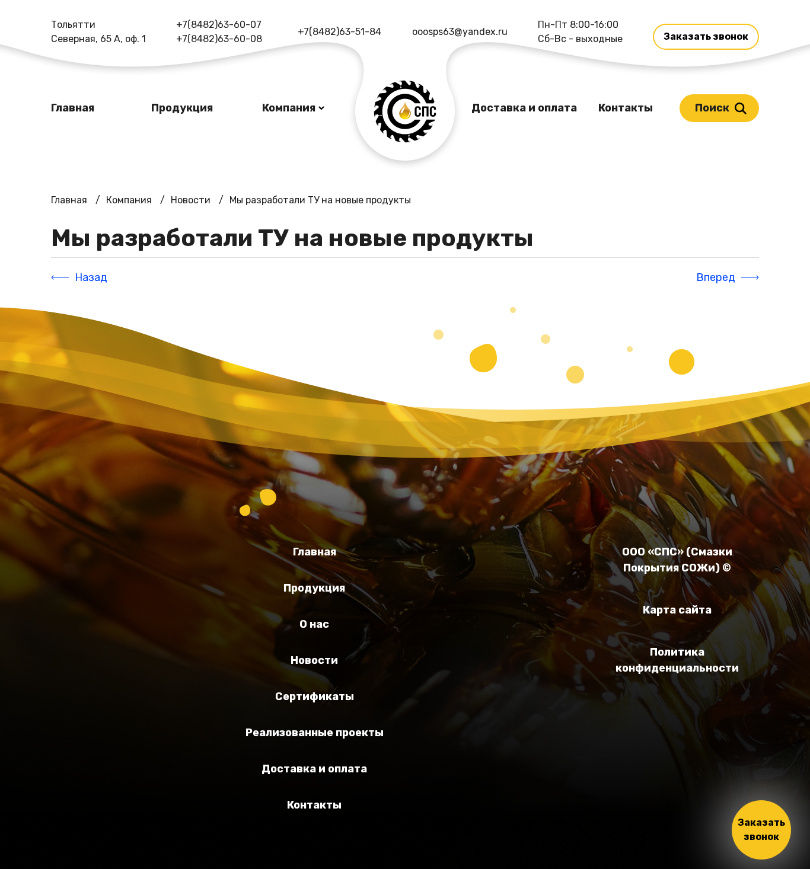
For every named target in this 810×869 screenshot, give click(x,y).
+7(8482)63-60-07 (219, 24)
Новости (314, 660)
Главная (72, 107)
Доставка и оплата (524, 107)
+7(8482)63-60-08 (219, 38)
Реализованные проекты (314, 732)
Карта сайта (677, 609)
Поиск (712, 107)
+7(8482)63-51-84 (339, 31)
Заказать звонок (706, 36)
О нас (314, 624)
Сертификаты (314, 696)
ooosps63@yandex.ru (460, 31)
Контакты (625, 107)
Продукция (182, 107)
